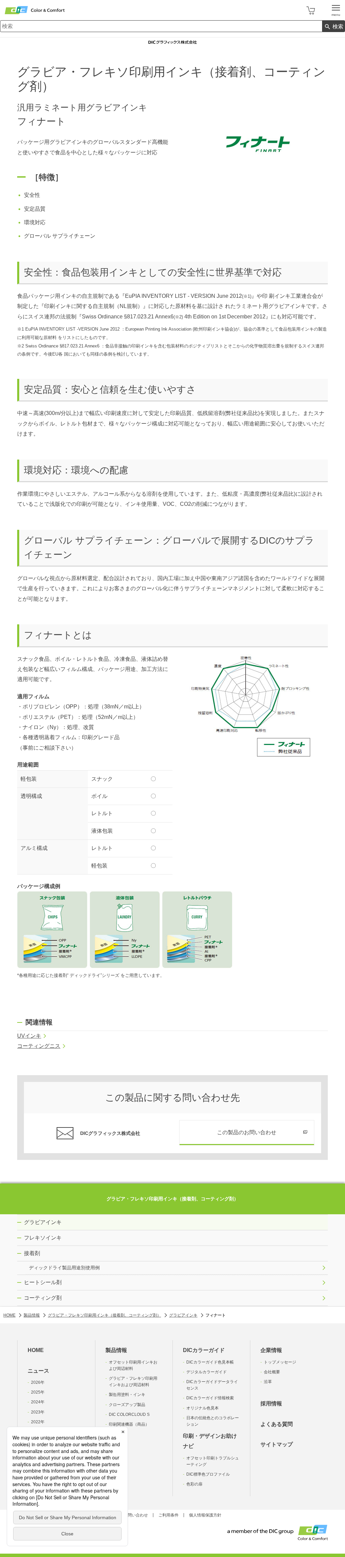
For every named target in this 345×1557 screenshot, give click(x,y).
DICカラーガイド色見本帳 (210, 1362)
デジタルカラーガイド (206, 1372)
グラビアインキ (43, 1222)
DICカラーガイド (204, 1350)
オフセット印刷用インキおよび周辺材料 (133, 1365)
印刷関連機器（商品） (129, 1424)
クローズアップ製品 (127, 1404)
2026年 (37, 1382)
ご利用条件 (168, 1515)
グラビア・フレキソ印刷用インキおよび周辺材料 (133, 1381)
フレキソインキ (43, 1238)
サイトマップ (276, 1444)
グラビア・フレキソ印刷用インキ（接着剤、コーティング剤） (172, 1198)
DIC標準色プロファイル (208, 1474)
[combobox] (161, 26)
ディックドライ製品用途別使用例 (64, 1267)
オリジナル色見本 (202, 1408)
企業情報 (271, 1350)
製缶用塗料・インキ (127, 1394)
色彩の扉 (194, 1484)
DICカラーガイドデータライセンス (212, 1385)
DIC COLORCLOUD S (129, 1414)
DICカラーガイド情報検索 (210, 1398)
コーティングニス (38, 1046)
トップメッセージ (280, 1362)
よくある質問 (276, 1424)
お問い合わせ (136, 1515)
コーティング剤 (43, 1298)
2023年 (37, 1412)
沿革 (268, 1381)
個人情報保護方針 (205, 1515)
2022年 (37, 1422)
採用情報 (271, 1403)
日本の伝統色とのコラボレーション (212, 1421)
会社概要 (272, 1372)
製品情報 (116, 1350)
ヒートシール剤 (43, 1282)
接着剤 (32, 1253)
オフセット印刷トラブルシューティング (212, 1461)
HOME (36, 1350)
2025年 (37, 1392)
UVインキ (29, 1036)
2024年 (37, 1402)
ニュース (38, 1371)
